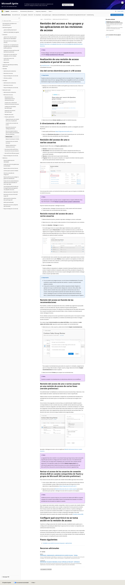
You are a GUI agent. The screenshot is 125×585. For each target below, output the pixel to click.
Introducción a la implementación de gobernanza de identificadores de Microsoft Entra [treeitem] (11, 46)
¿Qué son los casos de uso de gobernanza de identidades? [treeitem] (10, 37)
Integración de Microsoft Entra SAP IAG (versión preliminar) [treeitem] (11, 51)
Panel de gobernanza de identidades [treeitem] (9, 161)
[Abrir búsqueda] (115, 11)
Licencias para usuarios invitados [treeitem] (11, 170)
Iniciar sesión (120, 11)
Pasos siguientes (110, 30)
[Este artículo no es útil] (108, 37)
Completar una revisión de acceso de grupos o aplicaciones (57, 543)
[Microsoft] (2, 11)
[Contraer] (19, 18)
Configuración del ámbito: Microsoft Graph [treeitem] (10, 107)
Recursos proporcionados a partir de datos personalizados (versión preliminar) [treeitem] (12, 132)
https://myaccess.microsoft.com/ (63, 131)
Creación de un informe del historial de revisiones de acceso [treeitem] (12, 103)
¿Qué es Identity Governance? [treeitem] (10, 29)
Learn (41, 19)
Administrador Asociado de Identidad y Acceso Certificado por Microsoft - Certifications (60, 561)
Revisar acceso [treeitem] (9, 136)
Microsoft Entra (47, 19)
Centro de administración (117, 14)
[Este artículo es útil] (106, 37)
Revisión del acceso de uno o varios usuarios (66, 489)
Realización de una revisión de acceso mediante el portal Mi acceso (114, 22)
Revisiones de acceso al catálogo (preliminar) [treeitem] (11, 128)
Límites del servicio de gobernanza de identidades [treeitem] (11, 165)
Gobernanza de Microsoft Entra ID (60, 19)
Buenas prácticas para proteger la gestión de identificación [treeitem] (11, 177)
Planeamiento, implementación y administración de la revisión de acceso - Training (58, 555)
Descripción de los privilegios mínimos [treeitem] (10, 41)
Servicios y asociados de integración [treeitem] (9, 173)
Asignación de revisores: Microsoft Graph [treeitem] (10, 111)
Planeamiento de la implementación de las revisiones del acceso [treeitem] (10, 98)
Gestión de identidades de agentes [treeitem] (11, 32)
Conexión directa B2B (78, 514)
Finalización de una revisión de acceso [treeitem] (12, 142)
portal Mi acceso (45, 65)
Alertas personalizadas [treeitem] (9, 202)
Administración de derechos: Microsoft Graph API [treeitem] (10, 199)
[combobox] (10, 21)
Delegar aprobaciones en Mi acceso (55, 54)
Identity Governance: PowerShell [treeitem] (11, 192)
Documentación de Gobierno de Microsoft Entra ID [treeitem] (9, 24)
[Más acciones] (84, 19)
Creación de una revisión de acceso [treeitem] (12, 124)
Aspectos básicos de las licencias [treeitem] (11, 168)
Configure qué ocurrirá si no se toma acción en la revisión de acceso (114, 28)
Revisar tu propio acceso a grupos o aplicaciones (67, 201)
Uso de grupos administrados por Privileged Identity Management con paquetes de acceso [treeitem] (11, 188)
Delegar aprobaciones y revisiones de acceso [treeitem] (11, 146)
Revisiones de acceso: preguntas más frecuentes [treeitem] (11, 205)
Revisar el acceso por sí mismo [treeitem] (12, 139)
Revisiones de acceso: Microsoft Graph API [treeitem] (10, 195)
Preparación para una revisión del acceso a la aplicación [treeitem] (12, 120)
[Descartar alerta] (122, 3)
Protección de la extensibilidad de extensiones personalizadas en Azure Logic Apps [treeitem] (11, 182)
